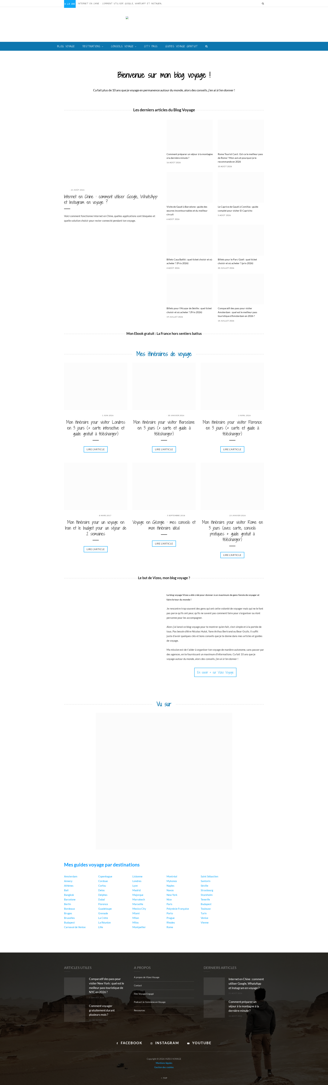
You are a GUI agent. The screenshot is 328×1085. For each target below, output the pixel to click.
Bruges (68, 913)
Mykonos (172, 881)
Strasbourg (207, 890)
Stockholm (207, 894)
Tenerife (205, 899)
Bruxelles (69, 917)
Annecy (68, 881)
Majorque (137, 894)
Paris (169, 904)
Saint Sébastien (209, 876)
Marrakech (138, 899)
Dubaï (101, 899)
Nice (169, 899)
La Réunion (104, 922)
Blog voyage (66, 46)
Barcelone (70, 899)
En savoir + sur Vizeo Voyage (215, 672)
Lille (100, 927)
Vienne (205, 922)
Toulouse (206, 908)
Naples (170, 885)
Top (165, 1078)
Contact (138, 985)
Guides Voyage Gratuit (181, 46)
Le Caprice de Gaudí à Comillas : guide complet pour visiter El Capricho (238, 208)
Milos (135, 922)
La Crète (103, 917)
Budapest (69, 922)
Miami (136, 913)
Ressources (139, 1010)
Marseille (137, 904)
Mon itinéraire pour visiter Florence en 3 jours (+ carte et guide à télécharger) (232, 428)
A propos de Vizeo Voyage (146, 977)
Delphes (102, 894)
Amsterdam (70, 876)
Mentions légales (164, 1063)
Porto (170, 913)
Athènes (68, 885)
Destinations (92, 46)
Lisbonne (137, 876)
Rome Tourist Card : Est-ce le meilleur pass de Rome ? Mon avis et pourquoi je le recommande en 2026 (240, 158)
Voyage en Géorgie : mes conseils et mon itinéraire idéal (164, 525)
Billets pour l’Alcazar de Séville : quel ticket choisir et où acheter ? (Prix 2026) (189, 310)
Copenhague (105, 876)
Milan (135, 917)
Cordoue (103, 881)
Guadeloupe (105, 908)
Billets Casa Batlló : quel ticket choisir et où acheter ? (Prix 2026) (189, 261)
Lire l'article (96, 449)
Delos (101, 890)
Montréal (172, 876)
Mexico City (139, 908)
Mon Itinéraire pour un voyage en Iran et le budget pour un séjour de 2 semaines (95, 528)
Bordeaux (69, 908)
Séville (204, 885)
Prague (171, 917)
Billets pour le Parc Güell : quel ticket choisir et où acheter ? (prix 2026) (237, 261)
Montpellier (139, 927)
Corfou (102, 885)
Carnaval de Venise (75, 927)
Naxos (170, 890)
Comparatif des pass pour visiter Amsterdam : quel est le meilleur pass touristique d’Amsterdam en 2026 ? (237, 312)
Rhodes (171, 922)
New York (172, 894)
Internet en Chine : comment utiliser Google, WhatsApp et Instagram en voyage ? (121, 3)
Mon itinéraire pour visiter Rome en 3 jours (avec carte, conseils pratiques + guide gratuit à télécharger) (232, 531)
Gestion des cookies (164, 1067)
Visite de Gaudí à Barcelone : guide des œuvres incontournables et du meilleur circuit (187, 210)
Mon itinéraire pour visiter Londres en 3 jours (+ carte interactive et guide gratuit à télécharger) (95, 428)
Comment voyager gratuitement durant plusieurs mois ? (102, 1010)
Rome (170, 927)
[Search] (263, 3)
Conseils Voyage (122, 46)
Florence (103, 904)
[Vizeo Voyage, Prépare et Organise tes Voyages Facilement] (164, 27)
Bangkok (69, 894)
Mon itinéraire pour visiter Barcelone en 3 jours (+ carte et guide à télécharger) (164, 428)
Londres (136, 881)
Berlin (67, 904)
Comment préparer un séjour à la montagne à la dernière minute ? (190, 156)
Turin (204, 913)
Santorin (205, 881)
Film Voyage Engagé (144, 993)
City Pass (151, 46)
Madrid (136, 890)
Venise (204, 917)
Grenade (103, 913)
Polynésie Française (178, 908)
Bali (66, 890)
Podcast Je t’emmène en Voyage (150, 1002)
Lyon (135, 885)
